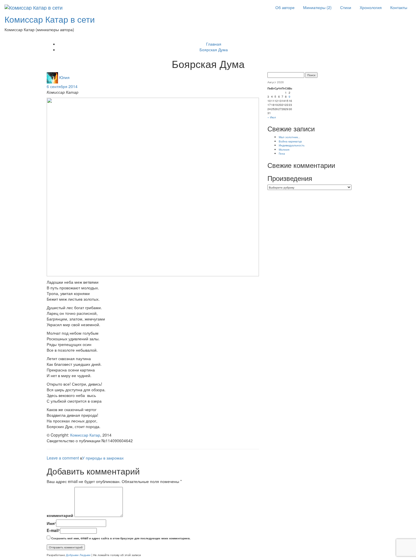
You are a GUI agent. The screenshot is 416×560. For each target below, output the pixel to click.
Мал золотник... (289, 137)
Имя (51, 523)
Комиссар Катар (85, 435)
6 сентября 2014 (62, 86)
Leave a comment (63, 458)
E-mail (53, 530)
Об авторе (285, 7)
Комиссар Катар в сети (50, 19)
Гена (282, 153)
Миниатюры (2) (317, 7)
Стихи (345, 7)
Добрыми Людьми (78, 555)
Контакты (398, 7)
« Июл (271, 117)
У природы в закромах (103, 458)
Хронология (371, 7)
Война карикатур (290, 141)
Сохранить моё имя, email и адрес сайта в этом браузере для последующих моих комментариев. (120, 538)
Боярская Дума (214, 49)
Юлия (64, 77)
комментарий (60, 515)
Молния (284, 149)
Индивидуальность (292, 145)
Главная (213, 44)
